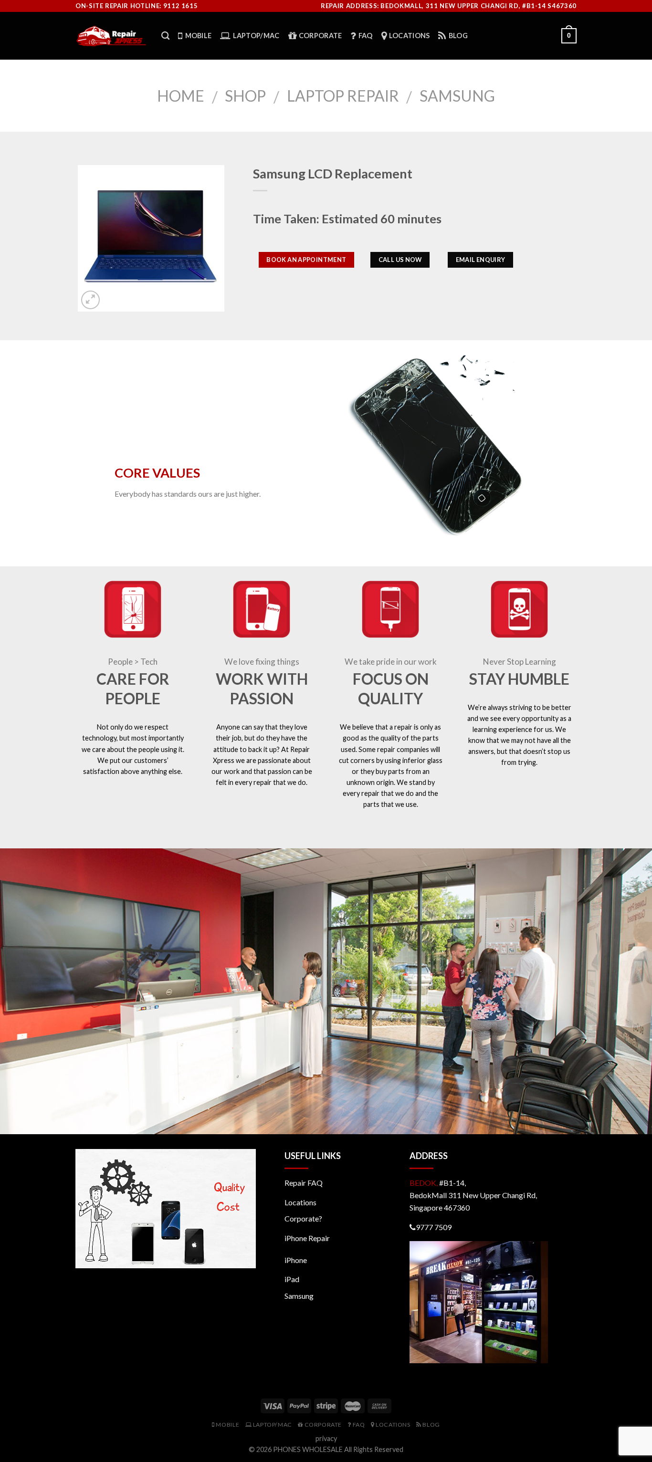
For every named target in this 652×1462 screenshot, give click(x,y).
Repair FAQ (303, 1182)
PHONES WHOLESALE (308, 1449)
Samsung (457, 95)
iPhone (295, 1259)
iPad (291, 1279)
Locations (300, 1202)
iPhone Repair (307, 1238)
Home (180, 95)
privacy (326, 1438)
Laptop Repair (343, 95)
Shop (245, 95)
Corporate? (303, 1218)
